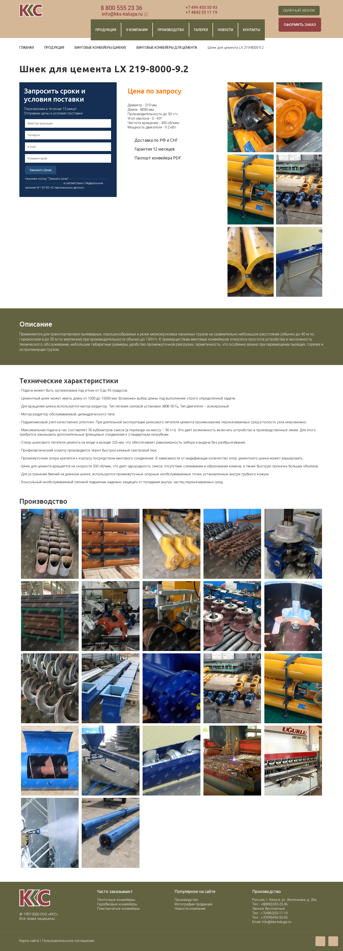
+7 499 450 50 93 (201, 7)
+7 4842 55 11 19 (201, 12)
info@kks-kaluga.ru (122, 14)
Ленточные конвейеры (116, 900)
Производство (186, 900)
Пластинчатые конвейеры (118, 908)
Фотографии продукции (193, 904)
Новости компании (190, 908)
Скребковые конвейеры (117, 904)
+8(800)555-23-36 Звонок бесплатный (269, 906)
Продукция (54, 47)
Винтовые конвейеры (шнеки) (100, 47)
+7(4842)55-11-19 (274, 913)
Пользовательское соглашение (68, 941)
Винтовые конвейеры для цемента (166, 47)
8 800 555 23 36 (121, 8)
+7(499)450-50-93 (274, 917)
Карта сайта (29, 941)
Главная (26, 47)
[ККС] (30, 10)
